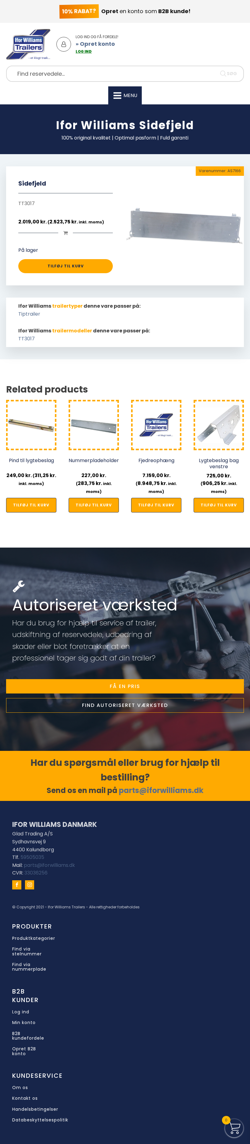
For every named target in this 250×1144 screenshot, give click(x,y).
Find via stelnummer (27, 951)
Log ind (20, 1012)
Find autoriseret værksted (125, 705)
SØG (232, 74)
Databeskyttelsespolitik (40, 1120)
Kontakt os (25, 1098)
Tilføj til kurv (66, 266)
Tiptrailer (29, 313)
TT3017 (26, 338)
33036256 (36, 872)
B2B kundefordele (28, 1036)
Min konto (24, 1022)
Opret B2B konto (24, 1051)
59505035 (32, 857)
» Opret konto (95, 44)
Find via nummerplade (29, 967)
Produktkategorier (33, 938)
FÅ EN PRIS (125, 686)
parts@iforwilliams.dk (161, 790)
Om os (20, 1087)
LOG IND (84, 51)
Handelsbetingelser (35, 1109)
